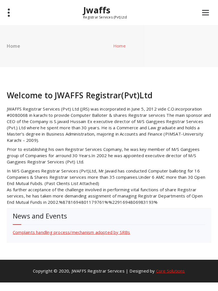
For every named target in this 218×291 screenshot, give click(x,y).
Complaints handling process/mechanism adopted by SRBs (71, 232)
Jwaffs (96, 10)
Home (119, 46)
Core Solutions (170, 271)
